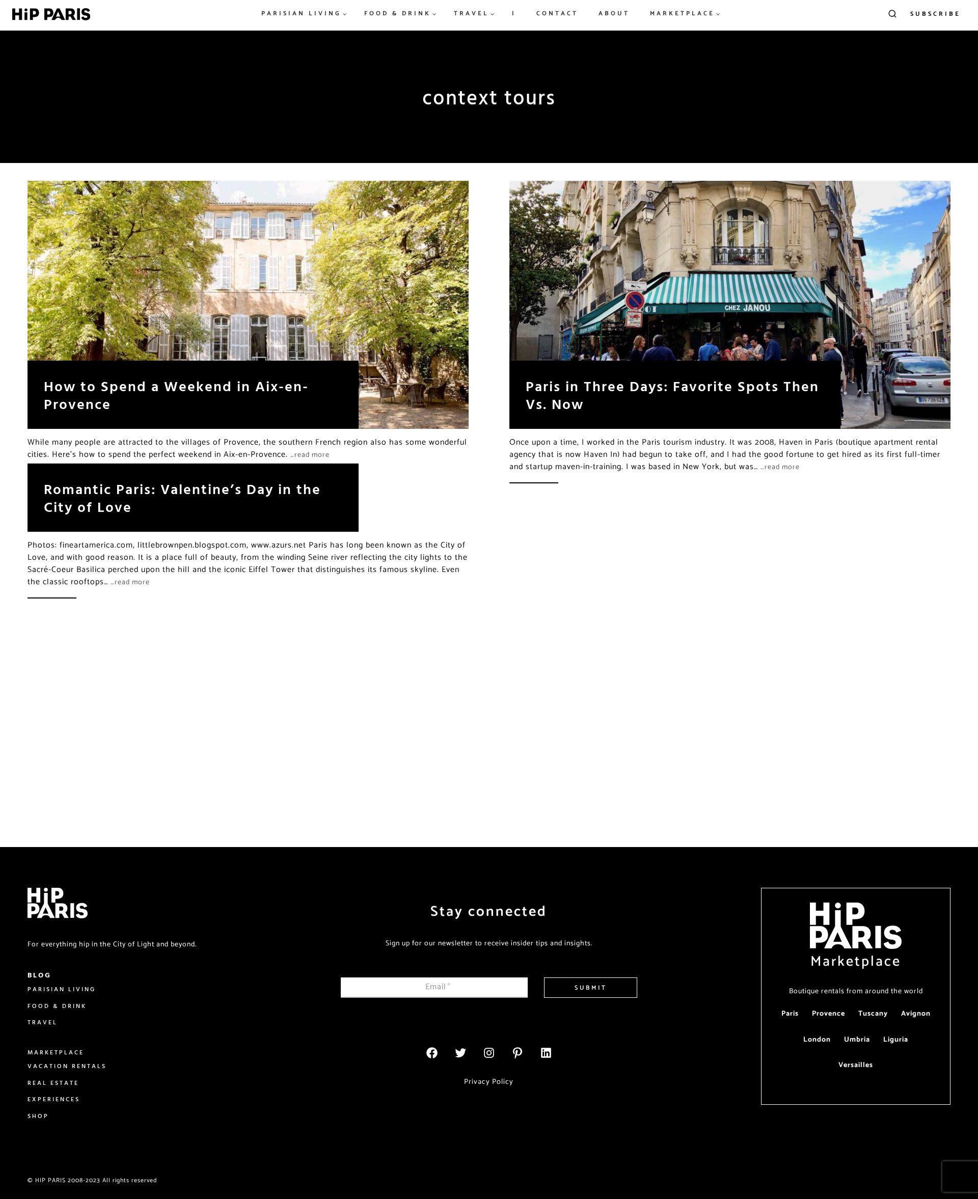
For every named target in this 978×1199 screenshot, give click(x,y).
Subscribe (935, 14)
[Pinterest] (517, 1052)
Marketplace (855, 961)
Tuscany (873, 1014)
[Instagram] (489, 1052)
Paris (790, 1014)
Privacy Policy (488, 1082)
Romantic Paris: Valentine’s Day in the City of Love (182, 497)
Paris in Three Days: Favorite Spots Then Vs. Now (672, 395)
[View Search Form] (892, 14)
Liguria (895, 1040)
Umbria (857, 1040)
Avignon (916, 1014)
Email (438, 987)
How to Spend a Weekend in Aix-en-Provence (176, 395)
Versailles (855, 1065)
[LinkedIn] (546, 1052)
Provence (828, 1014)
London (817, 1040)
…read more (310, 455)
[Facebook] (432, 1052)
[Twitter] (460, 1052)
